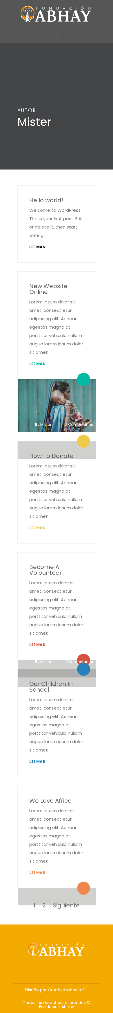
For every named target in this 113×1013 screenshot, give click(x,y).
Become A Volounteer (45, 570)
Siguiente (66, 905)
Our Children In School (51, 687)
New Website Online (48, 289)
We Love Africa (50, 801)
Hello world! (46, 200)
